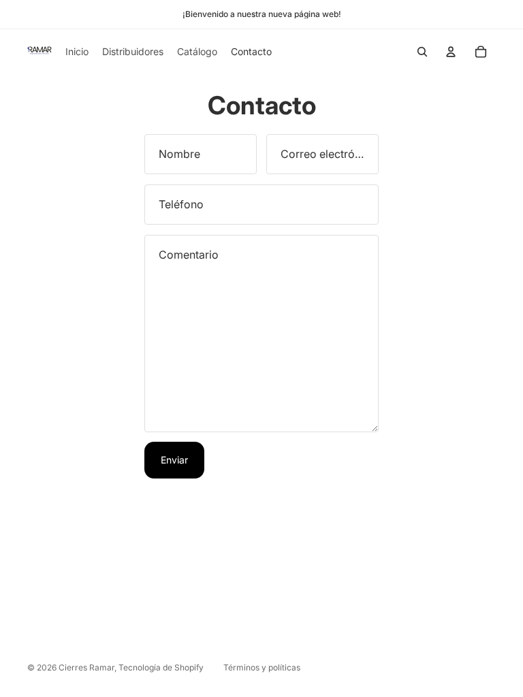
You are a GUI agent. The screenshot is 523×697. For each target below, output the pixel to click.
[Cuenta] (451, 52)
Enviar (174, 460)
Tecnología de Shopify (161, 667)
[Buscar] (422, 52)
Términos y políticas (261, 667)
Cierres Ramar (86, 667)
